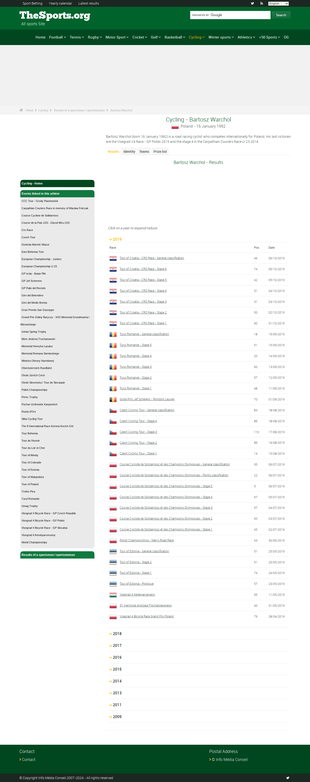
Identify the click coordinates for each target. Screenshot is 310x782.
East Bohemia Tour (33, 251)
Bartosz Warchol (121, 110)
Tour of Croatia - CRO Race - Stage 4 (143, 290)
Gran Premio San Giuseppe (38, 309)
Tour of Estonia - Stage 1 (136, 573)
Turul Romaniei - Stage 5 (136, 345)
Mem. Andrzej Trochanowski (38, 338)
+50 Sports (268, 37)
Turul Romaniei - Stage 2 (136, 377)
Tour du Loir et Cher (33, 447)
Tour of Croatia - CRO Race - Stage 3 (143, 301)
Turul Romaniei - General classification (144, 334)
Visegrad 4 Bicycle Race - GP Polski (43, 520)
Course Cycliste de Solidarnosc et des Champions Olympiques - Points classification (174, 475)
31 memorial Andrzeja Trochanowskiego (146, 605)
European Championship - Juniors (42, 259)
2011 (117, 704)
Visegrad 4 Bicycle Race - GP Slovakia (44, 527)
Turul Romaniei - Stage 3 (136, 366)
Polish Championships (34, 389)
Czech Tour (28, 237)
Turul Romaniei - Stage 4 (136, 356)
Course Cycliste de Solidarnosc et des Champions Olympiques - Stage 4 (166, 497)
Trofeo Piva (28, 491)
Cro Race (27, 230)
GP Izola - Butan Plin (34, 273)
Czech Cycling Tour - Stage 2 (138, 443)
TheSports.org (37, 16)
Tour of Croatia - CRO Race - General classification (152, 258)
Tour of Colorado (31, 462)
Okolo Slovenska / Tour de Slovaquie (43, 382)
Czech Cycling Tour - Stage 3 (138, 432)
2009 (117, 716)
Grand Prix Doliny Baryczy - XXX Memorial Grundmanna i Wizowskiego (54, 321)
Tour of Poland (30, 484)
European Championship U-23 (39, 266)
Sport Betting (32, 3)
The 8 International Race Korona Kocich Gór (48, 426)
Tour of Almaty (30, 455)
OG (286, 37)
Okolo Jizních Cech (33, 375)
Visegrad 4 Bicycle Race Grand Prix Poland (147, 616)
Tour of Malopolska (33, 476)
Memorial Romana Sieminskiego (40, 353)
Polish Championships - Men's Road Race (147, 540)
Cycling (195, 37)
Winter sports (220, 37)
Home (41, 37)
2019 (117, 239)
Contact (28, 759)
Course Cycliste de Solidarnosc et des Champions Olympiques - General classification (175, 464)
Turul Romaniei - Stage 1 (136, 388)
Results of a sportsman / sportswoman (79, 110)
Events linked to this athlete (41, 193)
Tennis (75, 37)
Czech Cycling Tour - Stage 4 (138, 421)
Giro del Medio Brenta (34, 302)
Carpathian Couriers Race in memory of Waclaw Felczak (55, 208)
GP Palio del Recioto (34, 288)
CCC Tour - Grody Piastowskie (40, 200)
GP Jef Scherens (32, 280)
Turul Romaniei (30, 498)
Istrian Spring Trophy (34, 331)
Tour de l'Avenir (31, 440)
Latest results (88, 3)
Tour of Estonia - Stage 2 (136, 562)
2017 (117, 645)
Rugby (93, 37)
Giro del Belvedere (32, 295)
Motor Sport (115, 37)
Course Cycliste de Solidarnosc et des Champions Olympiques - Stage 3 (166, 507)
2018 (117, 633)
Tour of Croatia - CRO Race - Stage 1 (143, 323)
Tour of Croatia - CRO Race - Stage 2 (143, 312)
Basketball (173, 37)
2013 (117, 693)
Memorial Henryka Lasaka (37, 346)
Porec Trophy (30, 397)
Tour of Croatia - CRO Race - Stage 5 (143, 280)
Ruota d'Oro (29, 411)
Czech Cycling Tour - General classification (147, 410)
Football (56, 37)
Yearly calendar (60, 3)
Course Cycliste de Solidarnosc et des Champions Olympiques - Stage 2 (166, 518)
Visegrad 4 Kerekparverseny (38, 535)
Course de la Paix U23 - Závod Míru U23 (46, 222)
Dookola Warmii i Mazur (35, 244)
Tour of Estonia (30, 469)
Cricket (138, 37)
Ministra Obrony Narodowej (38, 360)
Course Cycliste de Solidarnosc (40, 215)
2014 (117, 681)
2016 (117, 657)
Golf (154, 37)
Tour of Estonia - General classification (144, 551)
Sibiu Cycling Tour (32, 418)
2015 (117, 669)
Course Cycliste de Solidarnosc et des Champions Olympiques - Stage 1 (166, 529)
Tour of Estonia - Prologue (137, 583)
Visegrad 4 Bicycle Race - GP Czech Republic (49, 513)
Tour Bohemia (30, 433)
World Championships (34, 542)
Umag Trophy (30, 506)
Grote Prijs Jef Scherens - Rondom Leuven (147, 399)
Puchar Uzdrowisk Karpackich (39, 404)
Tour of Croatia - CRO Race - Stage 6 (143, 269)
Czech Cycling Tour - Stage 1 (138, 453)
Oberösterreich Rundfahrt (37, 368)
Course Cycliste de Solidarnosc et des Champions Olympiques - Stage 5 (166, 486)
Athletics (245, 37)
